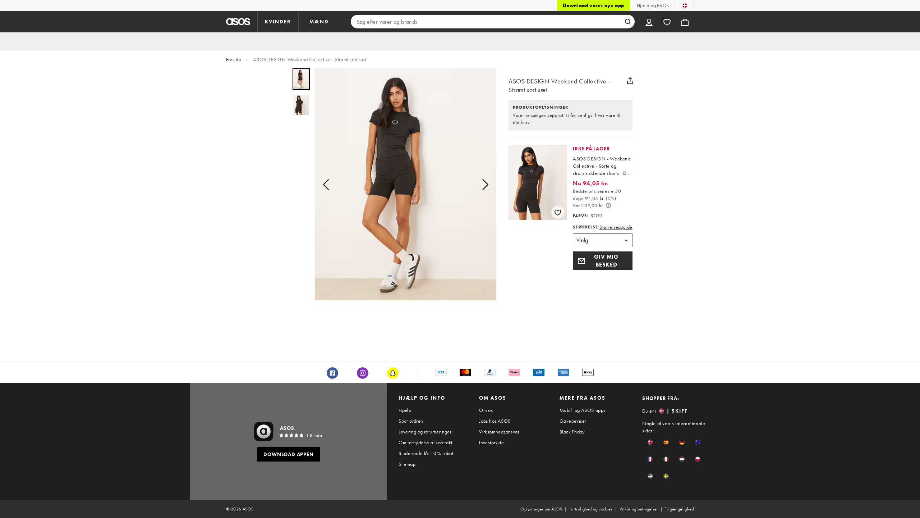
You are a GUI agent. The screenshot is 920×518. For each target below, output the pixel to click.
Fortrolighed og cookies (591, 509)
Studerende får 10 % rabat (426, 453)
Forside (233, 59)
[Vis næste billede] (483, 184)
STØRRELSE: (586, 227)
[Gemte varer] (667, 21)
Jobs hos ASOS (494, 421)
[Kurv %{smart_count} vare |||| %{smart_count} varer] (685, 21)
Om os (486, 410)
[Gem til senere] (558, 212)
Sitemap (407, 464)
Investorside (491, 442)
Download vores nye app (593, 5)
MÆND (319, 21)
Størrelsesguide (615, 227)
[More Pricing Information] (608, 205)
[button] (602, 260)
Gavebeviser (573, 421)
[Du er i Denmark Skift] (685, 5)
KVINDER (278, 21)
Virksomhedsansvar (499, 431)
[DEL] (630, 80)
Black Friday (572, 431)
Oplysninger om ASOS (541, 509)
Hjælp (405, 410)
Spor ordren (411, 421)
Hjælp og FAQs (653, 5)
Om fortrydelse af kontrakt (425, 442)
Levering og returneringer (425, 431)
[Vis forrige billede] (328, 184)
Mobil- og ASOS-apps (583, 410)
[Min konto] (649, 21)
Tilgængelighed (679, 509)
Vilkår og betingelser (639, 509)
